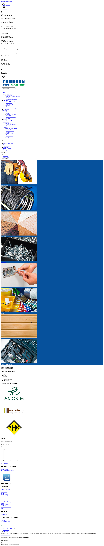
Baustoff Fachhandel (8, 143)
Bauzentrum (6, 144)
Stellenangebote (4, 514)
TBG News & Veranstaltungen (7, 470)
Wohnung (3, 520)
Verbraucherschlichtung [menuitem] (8, 528)
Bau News (3, 471)
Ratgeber (3, 508)
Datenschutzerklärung (5, 535)
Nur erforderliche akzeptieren (23, 537)
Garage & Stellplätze (5, 521)
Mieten (2, 503)
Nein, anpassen (12, 537)
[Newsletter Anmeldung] (6, 480)
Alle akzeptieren (4, 537)
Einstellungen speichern (14, 544)
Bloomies (5, 147)
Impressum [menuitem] (5, 531)
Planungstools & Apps (6, 507)
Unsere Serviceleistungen (6, 501)
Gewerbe (3, 522)
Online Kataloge (7, 148)
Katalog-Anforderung (8, 150)
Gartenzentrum (6, 146)
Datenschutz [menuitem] (6, 530)
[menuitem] (4, 76)
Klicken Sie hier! (4, 463)
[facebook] (2, 526)
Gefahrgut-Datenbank (5, 504)
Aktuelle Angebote (5, 469)
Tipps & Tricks (4, 505)
